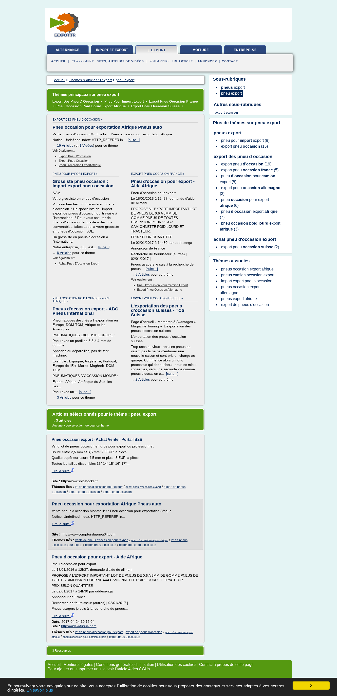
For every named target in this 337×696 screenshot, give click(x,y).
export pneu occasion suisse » (157, 298)
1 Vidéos (86, 145)
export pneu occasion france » (157, 174)
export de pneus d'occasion (144, 632)
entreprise (245, 50)
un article (182, 61)
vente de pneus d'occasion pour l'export (101, 540)
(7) (249, 214)
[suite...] (134, 140)
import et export (112, 50)
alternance (68, 50)
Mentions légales (78, 664)
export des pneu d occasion (137, 545)
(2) (250, 247)
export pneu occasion (74, 160)
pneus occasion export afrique (247, 269)
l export (157, 50)
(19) (246, 164)
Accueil (58, 61)
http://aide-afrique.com (78, 626)
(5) (250, 170)
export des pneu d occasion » (78, 119)
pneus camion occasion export (247, 275)
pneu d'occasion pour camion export (162, 285)
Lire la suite (61, 471)
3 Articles (64, 397)
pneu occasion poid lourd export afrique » (81, 300)
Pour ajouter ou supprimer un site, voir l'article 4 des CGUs (99, 669)
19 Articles (65, 145)
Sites (101, 61)
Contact (230, 61)
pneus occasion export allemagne (240, 290)
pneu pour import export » (75, 174)
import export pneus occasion (246, 281)
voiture (201, 50)
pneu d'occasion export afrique (80, 165)
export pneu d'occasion (75, 156)
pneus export (228, 132)
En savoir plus (40, 690)
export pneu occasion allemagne (159, 289)
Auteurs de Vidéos (126, 61)
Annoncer (207, 61)
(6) (244, 202)
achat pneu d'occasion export (79, 263)
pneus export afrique (239, 299)
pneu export (267, 122)
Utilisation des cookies (176, 664)
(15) (244, 146)
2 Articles (142, 379)
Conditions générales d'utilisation (125, 664)
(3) (250, 191)
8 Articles (64, 253)
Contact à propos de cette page (226, 664)
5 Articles (142, 274)
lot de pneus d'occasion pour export (99, 487)
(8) (245, 140)
